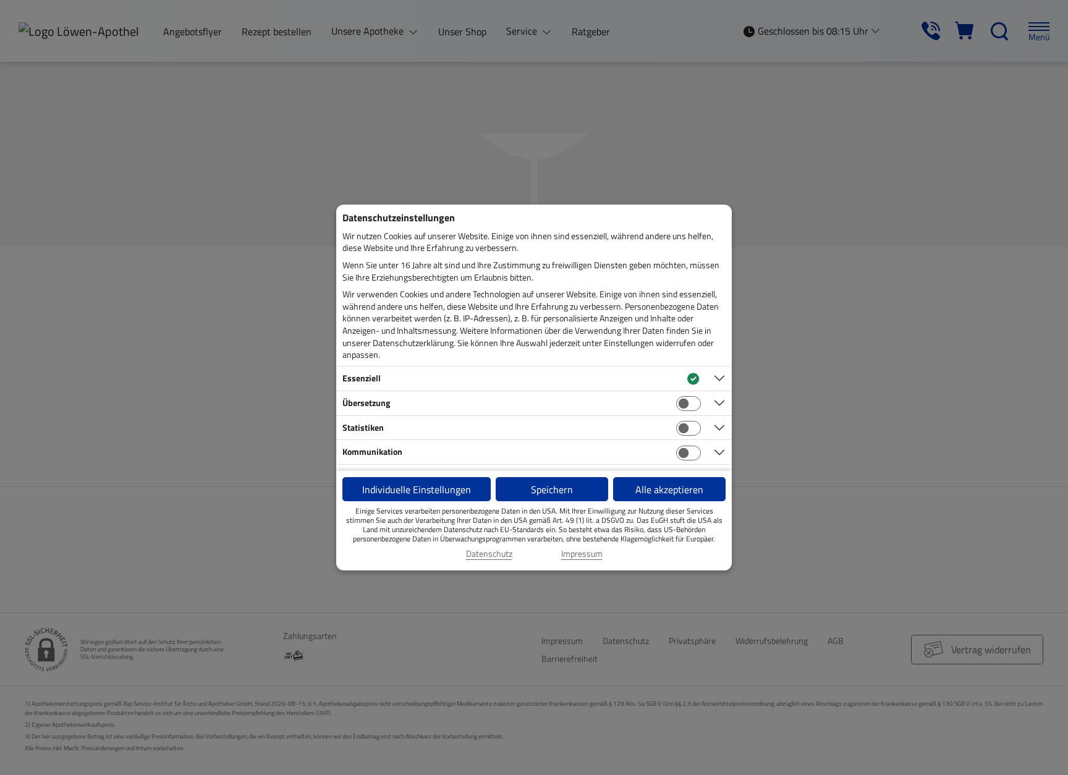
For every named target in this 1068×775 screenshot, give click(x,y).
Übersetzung (366, 402)
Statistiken (363, 427)
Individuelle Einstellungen (416, 489)
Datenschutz (489, 553)
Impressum (582, 553)
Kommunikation (372, 451)
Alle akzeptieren (669, 489)
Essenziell (361, 377)
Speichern (552, 489)
